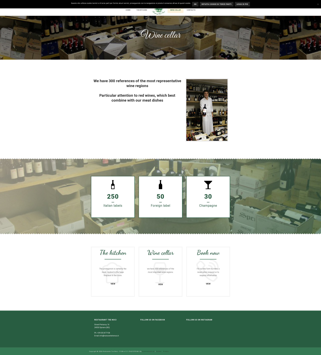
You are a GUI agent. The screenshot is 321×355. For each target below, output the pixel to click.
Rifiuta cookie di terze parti (217, 4)
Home (128, 10)
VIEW (113, 284)
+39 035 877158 (103, 333)
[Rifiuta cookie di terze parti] (318, 4)
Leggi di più (242, 4)
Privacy (166, 351)
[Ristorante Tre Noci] (158, 10)
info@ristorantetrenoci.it (109, 336)
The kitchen (141, 10)
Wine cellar (175, 10)
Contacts (191, 10)
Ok (195, 4)
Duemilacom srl (148, 351)
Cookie (159, 351)
